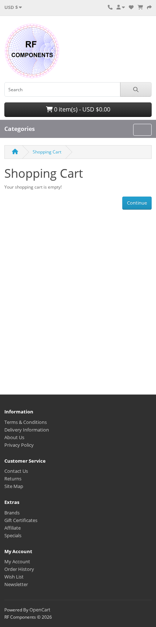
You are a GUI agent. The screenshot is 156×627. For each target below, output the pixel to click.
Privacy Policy (19, 445)
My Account (17, 561)
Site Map (13, 486)
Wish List (14, 576)
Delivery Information (26, 429)
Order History (19, 569)
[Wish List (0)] (131, 7)
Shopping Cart (47, 152)
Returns (12, 478)
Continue (137, 202)
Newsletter (16, 584)
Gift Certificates (20, 520)
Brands (12, 512)
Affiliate (12, 528)
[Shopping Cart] (140, 7)
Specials (12, 535)
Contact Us (16, 471)
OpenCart (39, 609)
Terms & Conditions (25, 422)
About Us (14, 437)
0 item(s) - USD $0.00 (81, 109)
